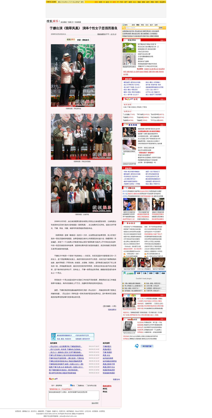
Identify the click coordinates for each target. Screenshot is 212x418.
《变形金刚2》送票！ (133, 254)
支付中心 (34, 411)
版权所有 (81, 414)
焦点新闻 (140, 322)
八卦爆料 (140, 301)
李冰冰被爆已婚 (144, 212)
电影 (131, 71)
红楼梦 (159, 191)
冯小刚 (151, 69)
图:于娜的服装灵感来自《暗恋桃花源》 (64, 370)
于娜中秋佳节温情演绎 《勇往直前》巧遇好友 (66, 358)
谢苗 (139, 49)
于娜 (128, 107)
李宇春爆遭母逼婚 (129, 217)
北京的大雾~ (147, 54)
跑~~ (143, 59)
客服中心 (55, 411)
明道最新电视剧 (109, 373)
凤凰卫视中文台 (109, 367)
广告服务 (48, 411)
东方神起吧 (155, 117)
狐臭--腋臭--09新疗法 (153, 184)
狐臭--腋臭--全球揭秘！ (153, 82)
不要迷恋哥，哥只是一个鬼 (153, 322)
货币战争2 (157, 194)
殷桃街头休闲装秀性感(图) (132, 232)
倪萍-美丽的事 (154, 136)
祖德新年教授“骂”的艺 (150, 64)
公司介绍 (88, 411)
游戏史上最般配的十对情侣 (153, 251)
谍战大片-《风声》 (129, 139)
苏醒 (150, 71)
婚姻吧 (140, 120)
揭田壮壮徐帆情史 (129, 212)
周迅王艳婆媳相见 (143, 217)
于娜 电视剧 (107, 352)
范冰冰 (141, 71)
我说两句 (163, 2)
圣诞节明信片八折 (129, 219)
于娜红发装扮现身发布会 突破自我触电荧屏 (65, 361)
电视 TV (70, 22)
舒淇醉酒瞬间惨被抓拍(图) (153, 236)
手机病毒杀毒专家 (134, 196)
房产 (125, 2)
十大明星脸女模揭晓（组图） (153, 298)
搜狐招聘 (41, 411)
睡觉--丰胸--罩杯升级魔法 (132, 92)
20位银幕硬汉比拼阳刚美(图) (153, 308)
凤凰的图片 (107, 349)
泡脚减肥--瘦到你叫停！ (153, 181)
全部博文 (102, 411)
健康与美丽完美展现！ (131, 181)
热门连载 (126, 315)
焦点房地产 (76, 2)
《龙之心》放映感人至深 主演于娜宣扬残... (65, 352)
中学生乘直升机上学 (129, 54)
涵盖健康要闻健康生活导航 (154, 87)
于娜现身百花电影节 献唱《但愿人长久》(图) (66, 364)
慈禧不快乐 (146, 36)
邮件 (147, 2)
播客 (143, 2)
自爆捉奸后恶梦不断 (129, 164)
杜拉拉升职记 (144, 191)
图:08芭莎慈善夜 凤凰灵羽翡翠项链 (62, 373)
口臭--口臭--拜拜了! (152, 90)
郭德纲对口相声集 (134, 191)
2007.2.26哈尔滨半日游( (149, 66)
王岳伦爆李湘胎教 (132, 256)
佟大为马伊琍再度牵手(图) (153, 229)
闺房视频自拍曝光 (129, 151)
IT (118, 2)
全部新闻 (95, 411)
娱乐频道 (64, 22)
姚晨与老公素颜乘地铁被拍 (132, 236)
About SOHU (79, 411)
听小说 (125, 194)
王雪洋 (140, 56)
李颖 (139, 66)
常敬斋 (139, 107)
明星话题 (140, 308)
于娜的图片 (107, 346)
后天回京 (146, 51)
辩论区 (105, 391)
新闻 (133, 25)
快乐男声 (162, 69)
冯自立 (140, 51)
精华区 (105, 389)
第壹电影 (140, 303)
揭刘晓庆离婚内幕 (143, 214)
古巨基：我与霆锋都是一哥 (147, 162)
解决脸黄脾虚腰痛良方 (153, 179)
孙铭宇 (140, 54)
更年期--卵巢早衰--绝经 (153, 85)
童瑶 (139, 59)
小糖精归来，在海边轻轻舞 (153, 332)
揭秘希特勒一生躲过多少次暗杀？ (149, 141)
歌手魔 (140, 44)
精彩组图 (140, 306)
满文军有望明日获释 (144, 150)
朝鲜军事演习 (147, 31)
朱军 (124, 71)
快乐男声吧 (155, 114)
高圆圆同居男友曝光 (129, 67)
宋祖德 (140, 64)
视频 (139, 2)
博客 (152, 2)
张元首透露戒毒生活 (153, 254)
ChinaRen (64, 2)
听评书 (125, 191)
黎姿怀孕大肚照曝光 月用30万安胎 (149, 157)
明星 (126, 74)
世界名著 (143, 194)
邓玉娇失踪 (138, 31)
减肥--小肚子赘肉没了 (153, 171)
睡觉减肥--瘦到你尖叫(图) (132, 82)
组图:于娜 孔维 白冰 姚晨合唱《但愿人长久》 (66, 367)
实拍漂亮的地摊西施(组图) (153, 239)
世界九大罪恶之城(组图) (152, 241)
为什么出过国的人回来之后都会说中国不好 (144, 336)
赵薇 (128, 71)
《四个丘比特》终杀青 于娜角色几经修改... (65, 349)
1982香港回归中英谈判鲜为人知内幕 (150, 143)
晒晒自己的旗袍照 (136, 339)
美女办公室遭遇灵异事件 (132, 244)
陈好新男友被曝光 (158, 219)
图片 (151, 25)
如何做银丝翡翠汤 (110, 361)
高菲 (139, 61)
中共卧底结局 (137, 36)
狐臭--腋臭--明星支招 (131, 90)
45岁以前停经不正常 (152, 176)
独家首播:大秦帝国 (144, 129)
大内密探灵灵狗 (143, 136)
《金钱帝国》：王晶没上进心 (153, 303)
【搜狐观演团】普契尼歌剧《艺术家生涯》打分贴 (146, 312)
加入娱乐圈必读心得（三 (151, 47)
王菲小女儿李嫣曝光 (144, 269)
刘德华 (146, 69)
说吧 (156, 25)
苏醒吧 (126, 117)
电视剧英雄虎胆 (109, 370)
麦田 (145, 134)
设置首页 (18, 411)
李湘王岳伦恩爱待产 (144, 155)
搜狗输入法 (26, 411)
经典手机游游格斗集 (146, 196)
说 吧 (136, 99)
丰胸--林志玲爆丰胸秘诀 (131, 171)
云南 (124, 107)
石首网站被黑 (126, 33)
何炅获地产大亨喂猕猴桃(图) (133, 227)
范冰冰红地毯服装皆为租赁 (132, 234)
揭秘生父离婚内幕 (158, 212)
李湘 (160, 71)
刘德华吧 (140, 117)
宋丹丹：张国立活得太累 (146, 148)
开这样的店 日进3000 (131, 176)
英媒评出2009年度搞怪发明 (153, 325)
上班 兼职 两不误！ (130, 179)
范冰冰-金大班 (155, 129)
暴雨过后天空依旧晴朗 (149, 339)
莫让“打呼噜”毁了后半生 (131, 85)
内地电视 (78, 22)
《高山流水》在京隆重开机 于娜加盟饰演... (65, 346)
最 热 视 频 (133, 125)
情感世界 (140, 330)
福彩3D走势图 (158, 196)
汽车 (121, 2)
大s (134, 71)
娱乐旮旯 (140, 327)
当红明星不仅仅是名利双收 (153, 327)
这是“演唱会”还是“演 (149, 44)
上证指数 (127, 114)
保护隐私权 (70, 411)
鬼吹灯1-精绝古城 (134, 194)
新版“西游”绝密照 (129, 269)
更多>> (162, 40)
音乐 (147, 25)
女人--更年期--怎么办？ (131, 94)
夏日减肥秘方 (145, 33)
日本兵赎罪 (155, 31)
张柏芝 (146, 71)
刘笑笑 (133, 107)
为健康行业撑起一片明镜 (132, 184)
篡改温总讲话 (136, 33)
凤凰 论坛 (106, 355)
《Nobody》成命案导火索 (132, 246)
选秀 (137, 71)
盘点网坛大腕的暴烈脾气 (132, 241)
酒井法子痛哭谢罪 (159, 269)
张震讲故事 (153, 191)
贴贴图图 (140, 325)
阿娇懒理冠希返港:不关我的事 (148, 160)
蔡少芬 (156, 69)
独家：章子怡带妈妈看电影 (153, 227)
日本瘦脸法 (153, 33)
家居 (130, 2)
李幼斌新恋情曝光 (158, 214)
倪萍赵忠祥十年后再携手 (153, 232)
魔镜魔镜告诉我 (148, 56)
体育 (100, 2)
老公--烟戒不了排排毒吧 (153, 94)
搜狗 (82, 2)
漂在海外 (126, 336)
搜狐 (59, 2)
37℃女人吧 (155, 120)
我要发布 (116, 379)
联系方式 (62, 411)
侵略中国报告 (154, 36)
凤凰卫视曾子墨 (109, 364)
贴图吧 (126, 120)
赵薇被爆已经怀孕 (129, 214)
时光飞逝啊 (145, 61)
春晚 (156, 71)
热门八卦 (140, 298)
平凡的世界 (150, 194)
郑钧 (153, 71)
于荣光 (144, 107)
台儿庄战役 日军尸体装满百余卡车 (149, 139)
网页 (137, 25)
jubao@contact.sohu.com (68, 416)
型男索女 (140, 332)
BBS (156, 2)
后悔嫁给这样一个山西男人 (153, 330)
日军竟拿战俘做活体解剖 (132, 239)
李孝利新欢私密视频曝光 (153, 244)
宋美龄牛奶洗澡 (127, 36)
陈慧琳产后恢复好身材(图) (132, 229)
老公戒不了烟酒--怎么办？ (132, 87)
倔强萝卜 (141, 134)
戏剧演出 (126, 312)
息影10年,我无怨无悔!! (148, 49)
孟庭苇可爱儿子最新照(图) (153, 246)
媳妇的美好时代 (153, 134)
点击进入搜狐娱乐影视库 (153, 249)
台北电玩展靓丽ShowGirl (132, 251)
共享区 (125, 196)
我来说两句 (101, 34)
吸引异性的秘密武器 (152, 174)
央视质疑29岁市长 (128, 31)
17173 (70, 2)
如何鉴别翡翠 (108, 358)
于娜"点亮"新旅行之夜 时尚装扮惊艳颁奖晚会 (66, 355)
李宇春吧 (140, 114)
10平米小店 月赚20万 (153, 92)
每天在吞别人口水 (129, 333)
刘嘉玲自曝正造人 (143, 219)
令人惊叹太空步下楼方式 (155, 256)
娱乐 (107, 2)
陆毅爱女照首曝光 (158, 217)
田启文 (140, 47)
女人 (134, 2)
